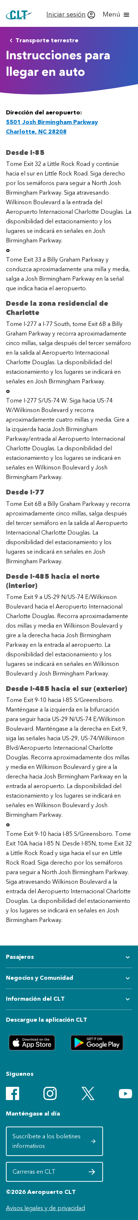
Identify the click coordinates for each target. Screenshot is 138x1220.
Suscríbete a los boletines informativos (48, 1141)
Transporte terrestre (46, 40)
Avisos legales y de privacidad (45, 1208)
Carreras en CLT (48, 1174)
